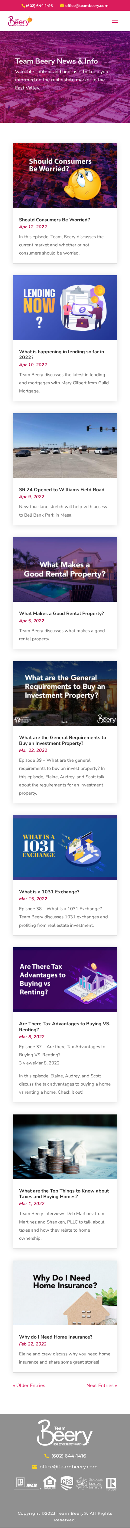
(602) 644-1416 (68, 1456)
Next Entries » (101, 1385)
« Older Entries (29, 1385)
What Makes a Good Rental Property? (61, 613)
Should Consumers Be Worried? (54, 220)
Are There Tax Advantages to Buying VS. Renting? (64, 1026)
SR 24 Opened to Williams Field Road (62, 489)
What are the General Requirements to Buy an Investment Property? (62, 740)
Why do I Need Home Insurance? (55, 1337)
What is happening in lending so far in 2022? (61, 354)
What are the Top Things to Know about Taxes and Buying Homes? (64, 1194)
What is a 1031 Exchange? (49, 892)
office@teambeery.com (69, 1467)
